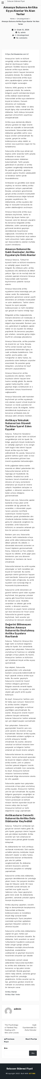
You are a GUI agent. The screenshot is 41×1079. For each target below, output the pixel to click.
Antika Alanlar (11, 992)
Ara (5, 1048)
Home (12, 19)
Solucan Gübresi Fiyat (16, 1)
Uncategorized (23, 19)
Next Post (30, 1039)
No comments (21, 38)
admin (23, 32)
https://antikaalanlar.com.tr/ (17, 54)
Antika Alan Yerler (12, 995)
